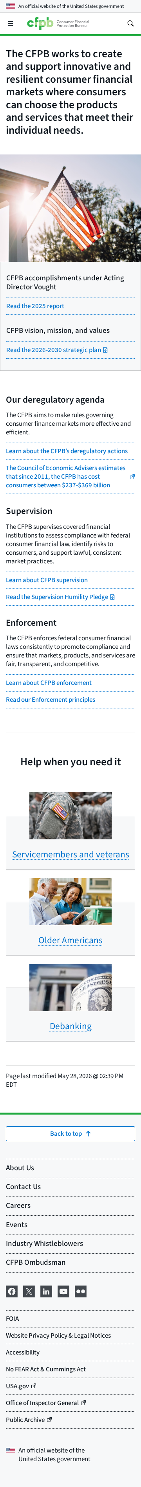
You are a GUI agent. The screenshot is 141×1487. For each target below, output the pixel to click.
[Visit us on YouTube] (63, 1291)
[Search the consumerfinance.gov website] (130, 23)
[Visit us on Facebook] (12, 1291)
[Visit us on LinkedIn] (46, 1291)
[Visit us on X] (29, 1291)
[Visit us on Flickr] (81, 1291)
